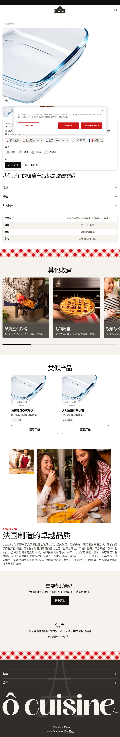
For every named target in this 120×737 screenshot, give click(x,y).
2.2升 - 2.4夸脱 (31, 165)
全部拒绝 (68, 125)
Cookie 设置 (28, 125)
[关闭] (102, 110)
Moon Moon (64, 727)
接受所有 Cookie (92, 125)
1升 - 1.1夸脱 (13, 165)
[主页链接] (60, 10)
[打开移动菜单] (4, 10)
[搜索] (116, 10)
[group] (10, 111)
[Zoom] (7, 100)
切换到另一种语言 (58, 636)
